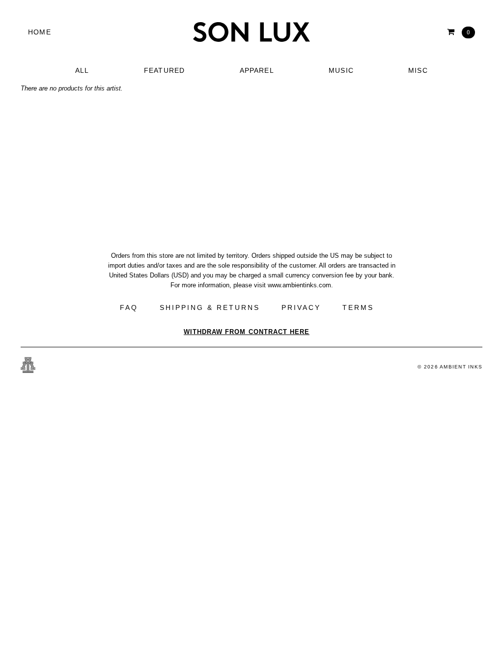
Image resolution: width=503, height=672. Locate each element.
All (82, 70)
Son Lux (251, 32)
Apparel (257, 70)
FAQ (129, 307)
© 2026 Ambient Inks (450, 366)
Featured (164, 70)
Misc (418, 70)
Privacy (301, 307)
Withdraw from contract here (246, 332)
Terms (358, 307)
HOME (39, 32)
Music (341, 70)
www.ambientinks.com (299, 285)
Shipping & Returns (210, 307)
